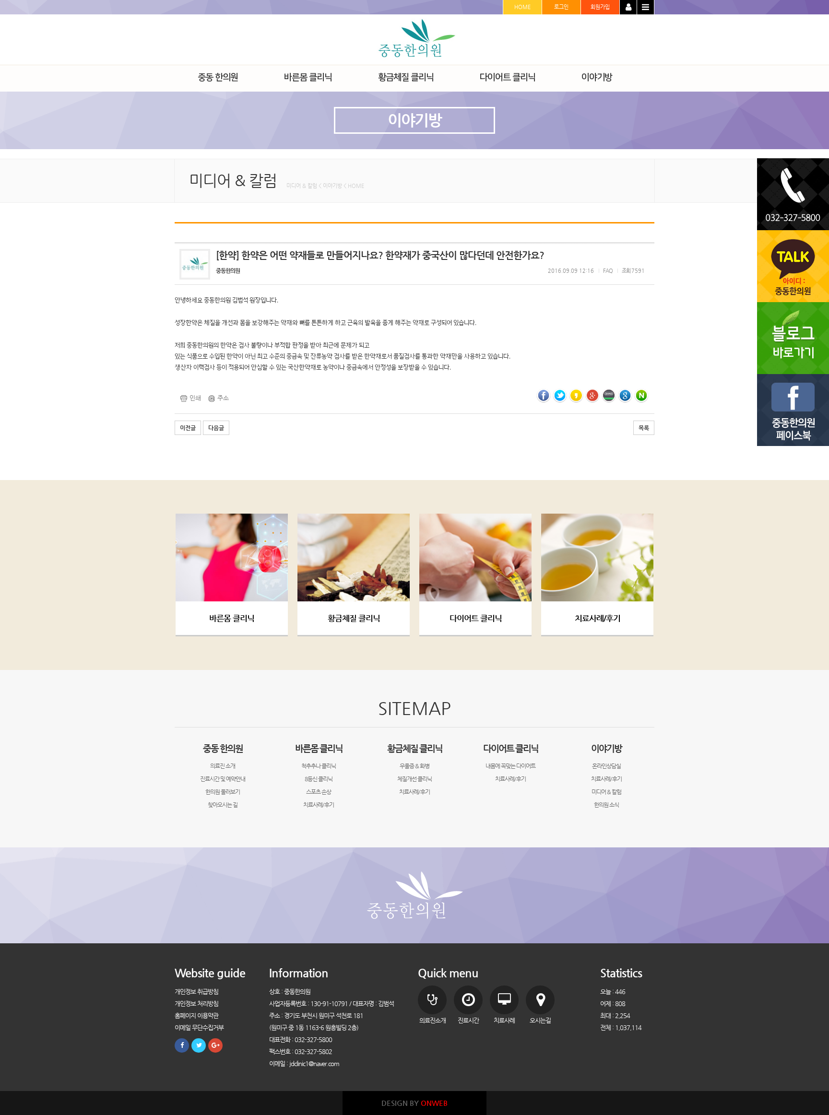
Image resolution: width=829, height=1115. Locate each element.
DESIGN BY (414, 1103)
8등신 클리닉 (318, 778)
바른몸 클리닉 (231, 618)
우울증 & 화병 (414, 766)
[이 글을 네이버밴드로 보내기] (609, 395)
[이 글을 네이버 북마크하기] (641, 395)
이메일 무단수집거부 (199, 1027)
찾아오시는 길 (222, 804)
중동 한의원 (223, 748)
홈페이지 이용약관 (196, 1015)
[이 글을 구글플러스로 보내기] (592, 395)
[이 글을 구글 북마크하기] (625, 395)
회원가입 (600, 7)
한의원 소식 (606, 804)
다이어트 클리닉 (476, 618)
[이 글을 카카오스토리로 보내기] (576, 395)
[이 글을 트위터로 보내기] (560, 395)
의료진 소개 (222, 766)
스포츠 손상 (318, 791)
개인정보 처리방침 (196, 1003)
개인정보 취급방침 (196, 991)
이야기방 (606, 748)
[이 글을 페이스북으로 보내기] (543, 395)
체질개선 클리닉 (414, 778)
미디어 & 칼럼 (606, 791)
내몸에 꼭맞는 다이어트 (510, 766)
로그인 (561, 7)
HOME (522, 7)
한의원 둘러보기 (222, 791)
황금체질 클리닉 (354, 618)
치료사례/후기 (597, 618)
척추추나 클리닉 (318, 766)
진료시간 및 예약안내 (222, 778)
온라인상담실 (606, 766)
